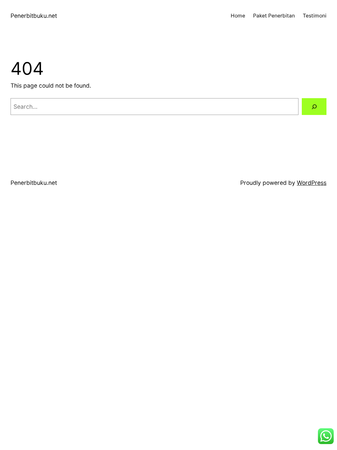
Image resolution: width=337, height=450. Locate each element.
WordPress (311, 182)
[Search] (314, 106)
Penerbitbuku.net (34, 15)
